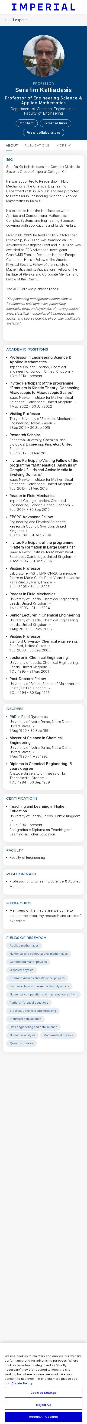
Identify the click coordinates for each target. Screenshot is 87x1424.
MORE (61, 145)
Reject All (43, 1405)
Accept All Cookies (43, 1416)
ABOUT (12, 145)
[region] (43, 1383)
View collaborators (43, 132)
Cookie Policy (21, 1383)
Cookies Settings (43, 1392)
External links (55, 123)
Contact (27, 123)
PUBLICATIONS (37, 145)
